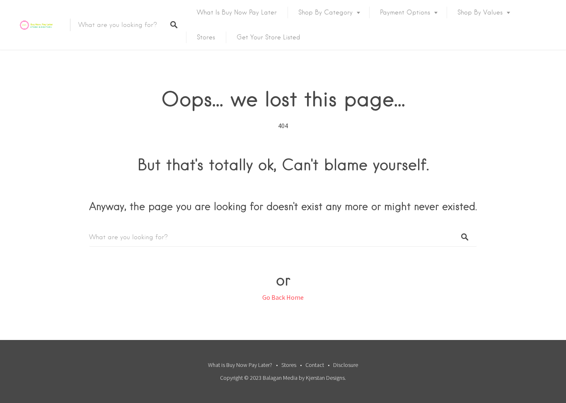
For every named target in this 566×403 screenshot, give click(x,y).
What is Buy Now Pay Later (237, 12)
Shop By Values (480, 12)
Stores (206, 37)
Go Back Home (283, 297)
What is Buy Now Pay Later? (240, 365)
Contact (314, 365)
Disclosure (345, 365)
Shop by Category (325, 12)
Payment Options (405, 12)
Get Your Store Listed (268, 37)
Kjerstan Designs (325, 377)
